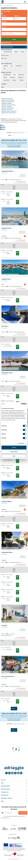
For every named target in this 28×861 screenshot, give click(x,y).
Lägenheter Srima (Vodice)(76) (8, 105)
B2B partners (5, 795)
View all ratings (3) (22, 630)
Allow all (14, 447)
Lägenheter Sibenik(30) (6, 109)
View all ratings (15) (22, 506)
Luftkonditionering (7, 51)
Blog (2, 801)
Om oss (3, 780)
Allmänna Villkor (5, 786)
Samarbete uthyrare (6, 798)
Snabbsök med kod (5, 42)
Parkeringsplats (7, 74)
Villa (4, 68)
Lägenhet (5, 65)
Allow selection (14, 451)
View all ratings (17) (22, 233)
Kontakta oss (5, 792)
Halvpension (21, 74)
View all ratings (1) (22, 377)
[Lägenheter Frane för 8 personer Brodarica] (14, 361)
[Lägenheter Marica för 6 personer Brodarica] (14, 159)
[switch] (25, 430)
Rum (12, 65)
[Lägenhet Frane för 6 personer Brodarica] (14, 216)
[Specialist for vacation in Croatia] (14, 768)
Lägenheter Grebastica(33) (7, 108)
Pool (14, 74)
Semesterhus (18, 65)
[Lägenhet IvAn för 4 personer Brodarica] (14, 267)
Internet (16, 51)
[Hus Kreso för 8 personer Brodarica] (14, 314)
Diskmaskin (20, 77)
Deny (14, 456)
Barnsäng (14, 80)
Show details (21, 443)
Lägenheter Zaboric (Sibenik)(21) (8, 111)
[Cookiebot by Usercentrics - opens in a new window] (21, 404)
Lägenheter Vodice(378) (6, 98)
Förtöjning (21, 80)
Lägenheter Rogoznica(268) (7, 100)
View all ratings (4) (22, 557)
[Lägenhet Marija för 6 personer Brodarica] (14, 490)
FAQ (2, 783)
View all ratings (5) (22, 681)
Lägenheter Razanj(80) (6, 103)
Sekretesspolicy (5, 789)
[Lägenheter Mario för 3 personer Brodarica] (14, 541)
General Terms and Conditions (14, 146)
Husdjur (22, 51)
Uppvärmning (6, 80)
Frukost (5, 77)
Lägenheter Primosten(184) (7, 101)
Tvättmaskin (12, 77)
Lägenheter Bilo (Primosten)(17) (8, 112)
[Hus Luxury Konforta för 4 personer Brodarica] (14, 664)
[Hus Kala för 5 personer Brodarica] (14, 614)
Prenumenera (23, 812)
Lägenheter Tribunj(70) (6, 106)
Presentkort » (18, 144)
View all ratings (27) (22, 176)
